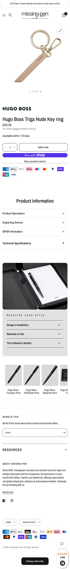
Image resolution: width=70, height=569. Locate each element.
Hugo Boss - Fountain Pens (13, 391)
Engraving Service (13, 222)
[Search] (9, 15)
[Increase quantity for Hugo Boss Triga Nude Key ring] (14, 147)
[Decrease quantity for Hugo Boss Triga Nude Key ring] (5, 147)
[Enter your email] (64, 433)
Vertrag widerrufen (35, 561)
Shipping (16, 128)
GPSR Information (12, 231)
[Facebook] (6, 500)
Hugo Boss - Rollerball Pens (31, 391)
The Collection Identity (19, 343)
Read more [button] (8, 492)
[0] (63, 15)
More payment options (35, 161)
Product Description (14, 213)
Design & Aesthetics (18, 325)
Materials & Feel (15, 334)
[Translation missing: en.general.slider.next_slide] (40, 91)
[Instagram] (14, 500)
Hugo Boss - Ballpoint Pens (50, 391)
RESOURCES (12, 449)
